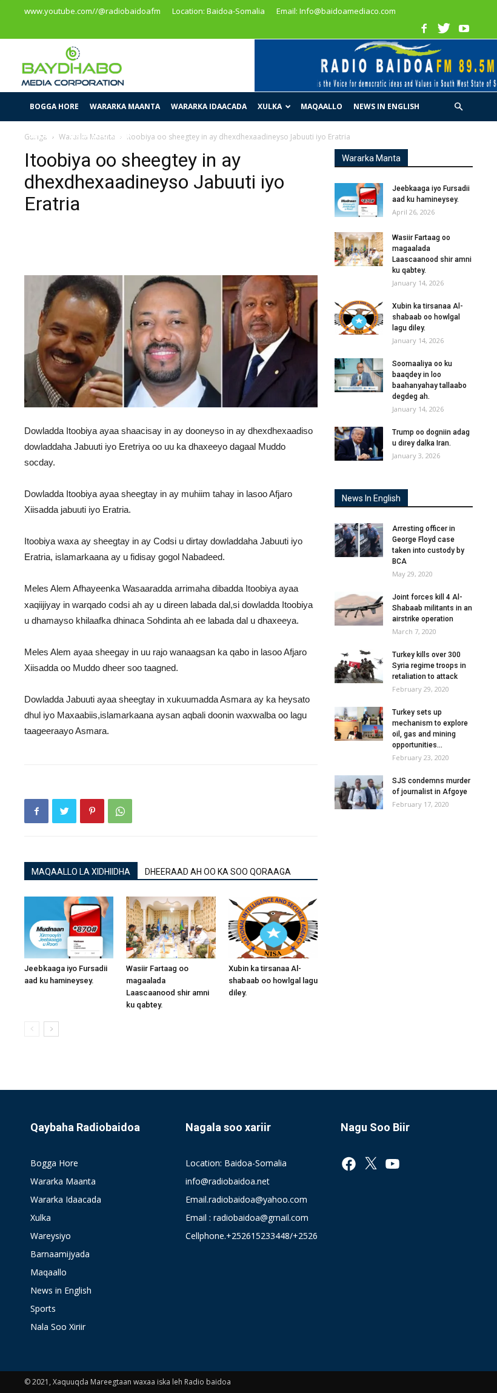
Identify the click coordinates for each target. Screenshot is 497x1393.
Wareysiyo (50, 1235)
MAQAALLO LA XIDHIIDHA (81, 872)
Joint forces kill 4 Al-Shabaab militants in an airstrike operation (432, 608)
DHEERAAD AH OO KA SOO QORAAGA (218, 872)
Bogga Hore (54, 106)
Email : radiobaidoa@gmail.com (247, 1217)
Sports (44, 135)
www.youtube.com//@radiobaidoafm (92, 10)
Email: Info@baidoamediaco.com (336, 10)
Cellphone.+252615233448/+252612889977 (270, 1235)
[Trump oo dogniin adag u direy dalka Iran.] (359, 444)
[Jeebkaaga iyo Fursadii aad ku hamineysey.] (68, 927)
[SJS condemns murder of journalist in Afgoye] (359, 792)
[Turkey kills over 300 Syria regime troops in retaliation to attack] (359, 666)
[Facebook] (424, 27)
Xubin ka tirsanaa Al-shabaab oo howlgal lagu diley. (273, 980)
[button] (458, 107)
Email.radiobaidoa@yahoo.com (246, 1199)
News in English (386, 106)
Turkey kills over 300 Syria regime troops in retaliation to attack (429, 665)
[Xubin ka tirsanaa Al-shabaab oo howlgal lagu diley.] (273, 927)
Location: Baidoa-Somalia (218, 10)
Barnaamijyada (60, 1254)
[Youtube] (464, 27)
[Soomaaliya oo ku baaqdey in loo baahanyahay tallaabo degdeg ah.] (359, 375)
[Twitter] (444, 27)
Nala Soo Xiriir (101, 135)
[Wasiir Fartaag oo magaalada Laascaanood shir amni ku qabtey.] (170, 927)
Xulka (270, 106)
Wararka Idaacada (209, 106)
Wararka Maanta (125, 106)
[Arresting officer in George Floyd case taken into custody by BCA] (359, 540)
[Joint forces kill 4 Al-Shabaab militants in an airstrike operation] (359, 609)
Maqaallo (321, 106)
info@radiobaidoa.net (227, 1181)
